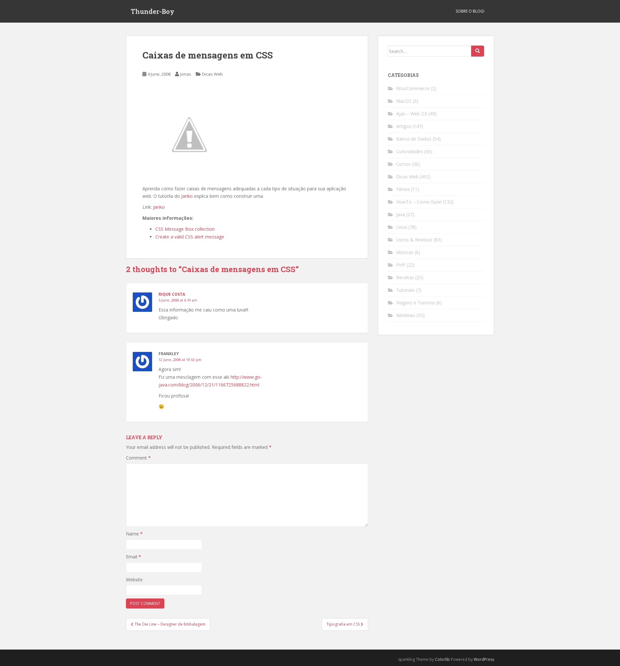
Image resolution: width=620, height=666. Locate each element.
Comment (138, 458)
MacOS (403, 101)
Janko (187, 196)
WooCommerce (412, 88)
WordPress (484, 659)
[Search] (477, 51)
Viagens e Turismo (415, 303)
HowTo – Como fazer (419, 202)
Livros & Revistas (414, 240)
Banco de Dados (413, 139)
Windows (405, 315)
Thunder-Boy (152, 11)
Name (134, 534)
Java (400, 214)
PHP (400, 265)
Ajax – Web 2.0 (411, 114)
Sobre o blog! (470, 11)
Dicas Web (212, 74)
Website (134, 579)
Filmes (403, 189)
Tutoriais (405, 290)
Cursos (403, 164)
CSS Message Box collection (185, 229)
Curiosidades (409, 151)
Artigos (403, 126)
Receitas (405, 277)
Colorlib (442, 659)
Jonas (185, 74)
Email (133, 557)
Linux (401, 227)
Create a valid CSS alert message (189, 237)
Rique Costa (172, 294)
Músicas (404, 252)
